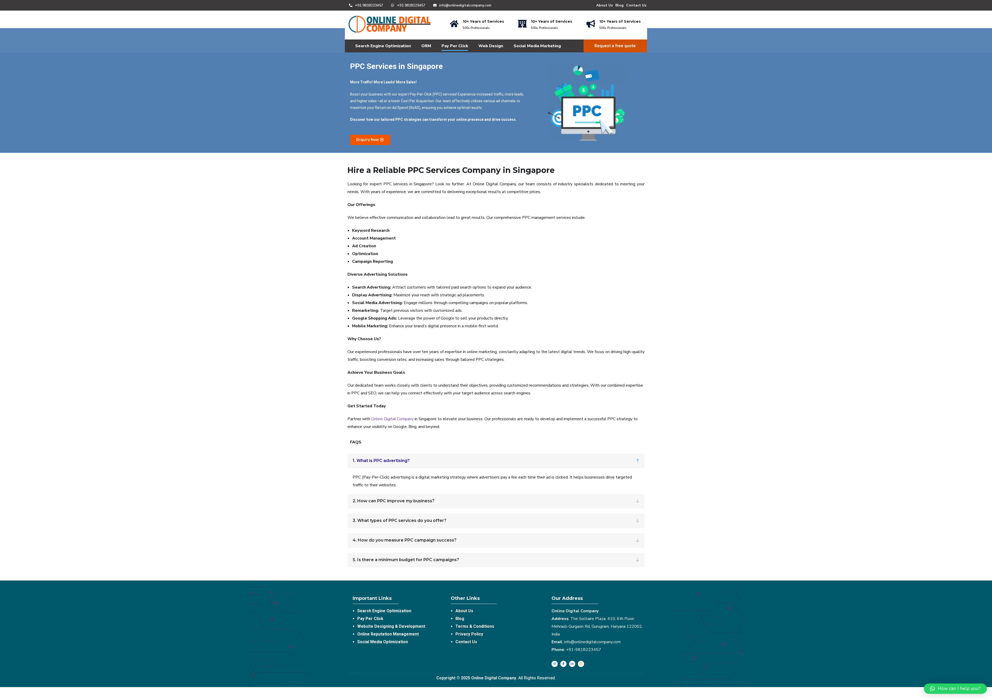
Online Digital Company (392, 419)
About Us (604, 5)
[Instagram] (581, 664)
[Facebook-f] (563, 664)
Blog (619, 5)
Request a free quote (615, 45)
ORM (426, 46)
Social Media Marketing (537, 46)
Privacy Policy (469, 634)
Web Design (490, 46)
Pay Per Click (454, 46)
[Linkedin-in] (572, 664)
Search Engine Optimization (383, 46)
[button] (370, 140)
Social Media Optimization (382, 641)
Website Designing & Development (391, 626)
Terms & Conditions (474, 626)
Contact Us (636, 5)
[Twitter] (555, 664)
